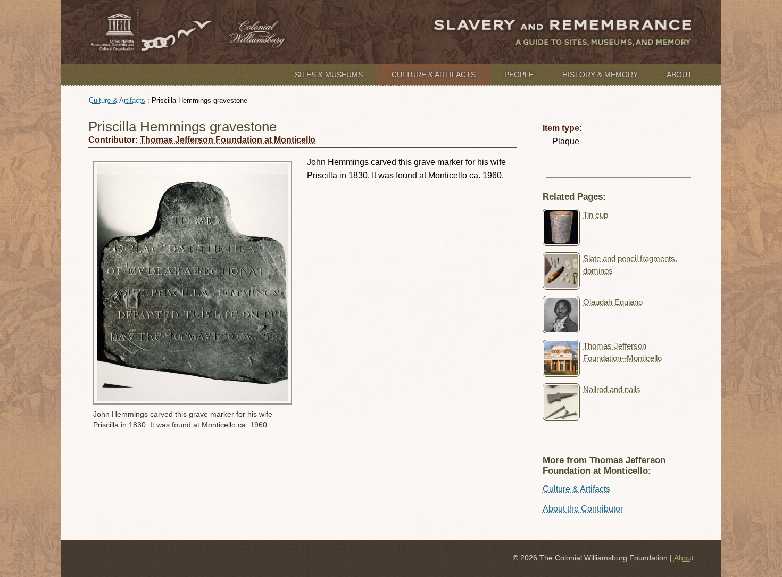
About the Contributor (583, 508)
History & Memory (600, 74)
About (679, 74)
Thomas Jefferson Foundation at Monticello (227, 139)
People (519, 74)
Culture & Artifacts (434, 74)
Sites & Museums (329, 74)
